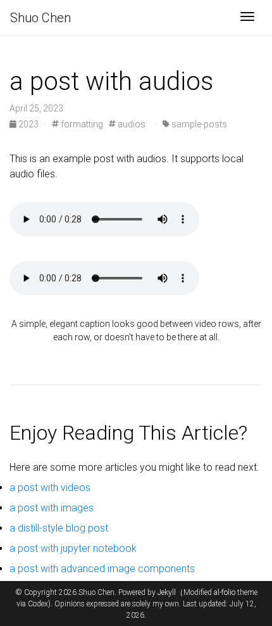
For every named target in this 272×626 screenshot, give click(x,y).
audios (130, 124)
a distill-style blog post (58, 528)
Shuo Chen (40, 17)
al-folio (224, 592)
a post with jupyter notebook (73, 548)
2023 (28, 124)
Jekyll (167, 592)
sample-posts (198, 124)
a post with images (51, 508)
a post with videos (49, 488)
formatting (81, 124)
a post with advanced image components (102, 569)
